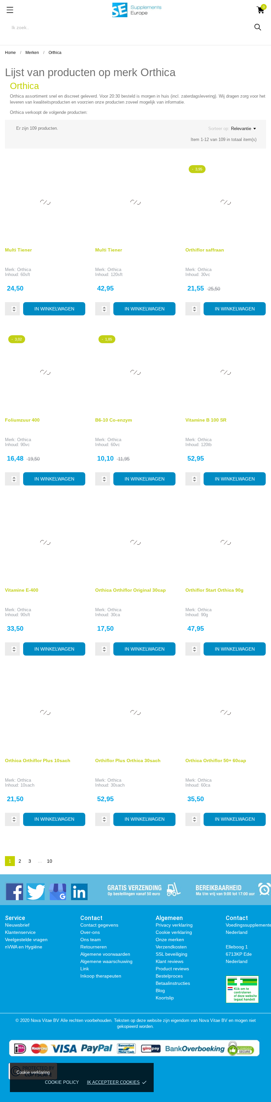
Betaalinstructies (173, 983)
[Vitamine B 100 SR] (255, 341)
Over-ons (90, 932)
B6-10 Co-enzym (113, 420)
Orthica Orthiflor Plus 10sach (37, 760)
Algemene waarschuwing (106, 961)
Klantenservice (20, 932)
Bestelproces (169, 976)
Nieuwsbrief (17, 925)
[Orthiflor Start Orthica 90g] (255, 512)
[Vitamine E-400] (75, 512)
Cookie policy (62, 1082)
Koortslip (165, 997)
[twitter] (35, 891)
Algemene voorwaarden (105, 954)
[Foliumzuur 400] (75, 341)
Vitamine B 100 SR (205, 420)
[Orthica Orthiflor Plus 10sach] (75, 682)
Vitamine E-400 (21, 590)
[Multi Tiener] (75, 171)
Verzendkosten (171, 946)
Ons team (90, 939)
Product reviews (172, 968)
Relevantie (241, 128)
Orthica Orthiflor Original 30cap (130, 590)
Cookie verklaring (174, 932)
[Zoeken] (257, 27)
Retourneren (93, 946)
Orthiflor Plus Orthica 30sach (128, 760)
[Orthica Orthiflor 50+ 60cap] (255, 682)
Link (84, 968)
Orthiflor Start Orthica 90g (214, 590)
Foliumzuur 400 (22, 420)
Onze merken (170, 939)
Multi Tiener (18, 250)
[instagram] (57, 891)
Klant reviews (169, 961)
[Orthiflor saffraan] (255, 171)
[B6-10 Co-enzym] (165, 341)
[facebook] (14, 891)
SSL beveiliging (171, 954)
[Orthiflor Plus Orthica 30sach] (165, 682)
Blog (160, 990)
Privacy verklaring (174, 925)
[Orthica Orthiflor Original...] (165, 512)
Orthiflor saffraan (204, 250)
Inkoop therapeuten (100, 976)
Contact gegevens (99, 925)
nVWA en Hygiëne (23, 946)
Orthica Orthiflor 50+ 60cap (215, 760)
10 (49, 861)
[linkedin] (78, 891)
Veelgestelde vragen (26, 939)
